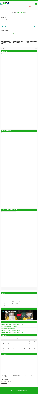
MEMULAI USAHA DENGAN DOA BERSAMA (8, 328)
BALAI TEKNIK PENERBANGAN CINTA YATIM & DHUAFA (10, 330)
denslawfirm (4, 288)
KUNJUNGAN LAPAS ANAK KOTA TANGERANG (18, 42)
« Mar (1, 351)
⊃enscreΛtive (25, 390)
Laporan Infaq (21, 12)
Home (18, 12)
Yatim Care (16, 390)
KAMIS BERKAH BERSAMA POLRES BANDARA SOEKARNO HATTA (6, 42)
